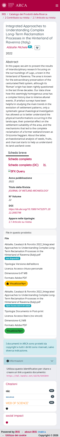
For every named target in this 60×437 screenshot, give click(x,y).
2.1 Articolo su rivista (44, 17)
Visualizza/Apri (17, 283)
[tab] (45, 165)
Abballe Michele (16, 47)
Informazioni (16, 360)
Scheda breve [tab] (17, 152)
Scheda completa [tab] (20, 159)
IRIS (4, 14)
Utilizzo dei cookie (15, 435)
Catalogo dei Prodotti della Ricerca (28, 14)
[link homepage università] (43, 6)
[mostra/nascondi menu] (57, 5)
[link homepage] (16, 6)
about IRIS (31, 431)
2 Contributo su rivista (17, 17)
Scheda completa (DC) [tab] (23, 165)
